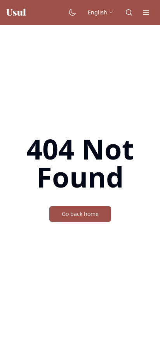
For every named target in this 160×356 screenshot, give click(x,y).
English (98, 12)
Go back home (80, 213)
